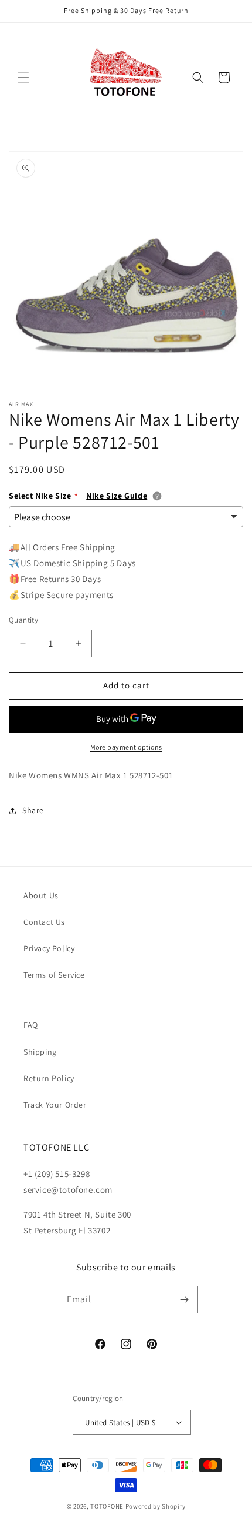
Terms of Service (54, 974)
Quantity (23, 620)
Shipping (40, 1051)
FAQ (30, 1024)
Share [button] (33, 810)
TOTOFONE (107, 1506)
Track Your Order (55, 1104)
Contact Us (44, 922)
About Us (41, 895)
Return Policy (48, 1078)
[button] (23, 78)
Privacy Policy (48, 948)
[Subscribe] (184, 1299)
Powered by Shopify (155, 1506)
